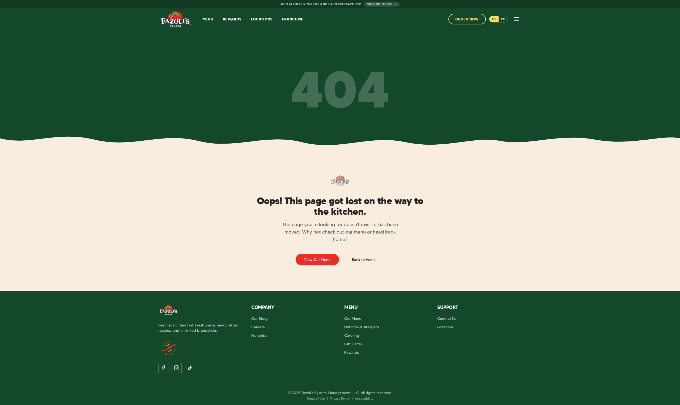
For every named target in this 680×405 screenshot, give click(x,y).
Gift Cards (353, 344)
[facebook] (163, 368)
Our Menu (352, 318)
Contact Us (446, 318)
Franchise (259, 335)
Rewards (351, 352)
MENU (207, 19)
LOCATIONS (262, 19)
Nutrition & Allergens (361, 327)
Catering (351, 335)
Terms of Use (316, 398)
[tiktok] (190, 368)
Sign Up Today (379, 4)
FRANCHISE (292, 19)
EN (494, 19)
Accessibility (364, 398)
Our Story (259, 318)
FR (503, 19)
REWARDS (232, 19)
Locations (445, 327)
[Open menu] (516, 19)
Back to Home (364, 259)
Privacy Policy (340, 398)
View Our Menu (317, 259)
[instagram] (177, 368)
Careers (258, 327)
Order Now (467, 19)
